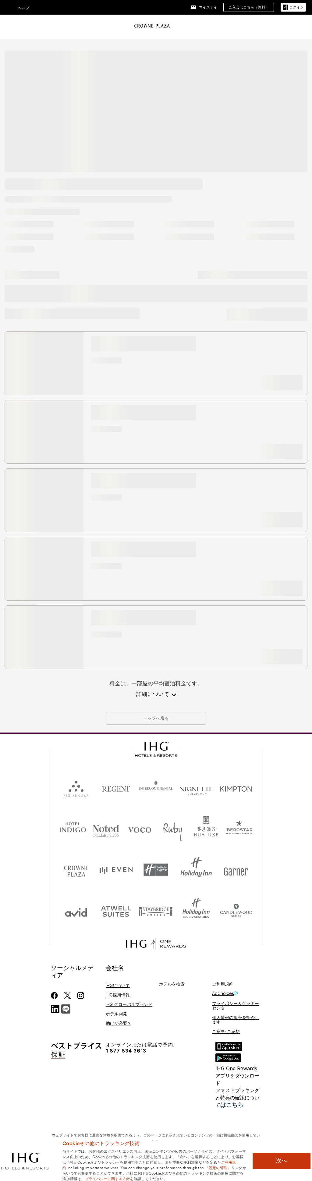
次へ (281, 1160)
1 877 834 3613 (126, 1051)
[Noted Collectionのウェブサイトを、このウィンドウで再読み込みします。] (106, 829)
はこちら (231, 1104)
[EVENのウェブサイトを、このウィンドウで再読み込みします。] (116, 870)
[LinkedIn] (55, 1008)
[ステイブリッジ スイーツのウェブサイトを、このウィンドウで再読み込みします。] (155, 911)
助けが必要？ (118, 1023)
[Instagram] (81, 995)
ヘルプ (24, 7)
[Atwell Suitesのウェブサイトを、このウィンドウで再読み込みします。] (116, 911)
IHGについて (118, 985)
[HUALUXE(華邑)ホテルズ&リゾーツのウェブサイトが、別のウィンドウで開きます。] (206, 829)
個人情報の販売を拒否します (235, 1020)
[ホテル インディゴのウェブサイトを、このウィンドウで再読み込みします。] (72, 829)
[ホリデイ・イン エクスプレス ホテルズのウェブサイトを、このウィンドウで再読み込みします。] (155, 870)
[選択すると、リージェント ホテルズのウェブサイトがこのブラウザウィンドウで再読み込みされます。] (116, 787)
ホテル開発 (116, 1013)
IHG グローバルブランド (129, 1004)
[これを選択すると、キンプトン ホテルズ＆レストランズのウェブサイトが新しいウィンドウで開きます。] (236, 787)
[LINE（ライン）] (65, 1008)
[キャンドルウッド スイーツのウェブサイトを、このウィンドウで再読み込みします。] (236, 911)
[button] (293, 7)
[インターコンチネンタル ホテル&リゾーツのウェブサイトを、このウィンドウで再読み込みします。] (155, 787)
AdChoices (223, 993)
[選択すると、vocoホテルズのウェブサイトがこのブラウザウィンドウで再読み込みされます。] (139, 829)
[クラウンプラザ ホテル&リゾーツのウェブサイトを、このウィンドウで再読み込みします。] (76, 870)
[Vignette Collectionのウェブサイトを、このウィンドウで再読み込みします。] (196, 787)
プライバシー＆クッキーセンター (235, 1006)
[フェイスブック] (55, 995)
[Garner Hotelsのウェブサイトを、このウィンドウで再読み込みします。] (236, 870)
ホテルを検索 (172, 983)
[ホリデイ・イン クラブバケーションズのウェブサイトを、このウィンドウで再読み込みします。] (196, 911)
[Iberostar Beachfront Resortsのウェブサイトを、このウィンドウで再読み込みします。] (239, 829)
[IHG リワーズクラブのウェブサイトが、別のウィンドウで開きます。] (156, 944)
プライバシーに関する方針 (107, 1178)
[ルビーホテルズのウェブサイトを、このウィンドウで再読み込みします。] (172, 829)
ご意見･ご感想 (226, 1031)
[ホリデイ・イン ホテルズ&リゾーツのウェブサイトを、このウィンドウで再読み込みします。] (196, 870)
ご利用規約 (222, 983)
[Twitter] (67, 995)
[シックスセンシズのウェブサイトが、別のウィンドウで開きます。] (76, 787)
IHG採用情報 (118, 994)
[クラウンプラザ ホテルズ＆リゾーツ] (152, 26)
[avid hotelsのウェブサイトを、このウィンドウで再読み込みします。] (76, 911)
